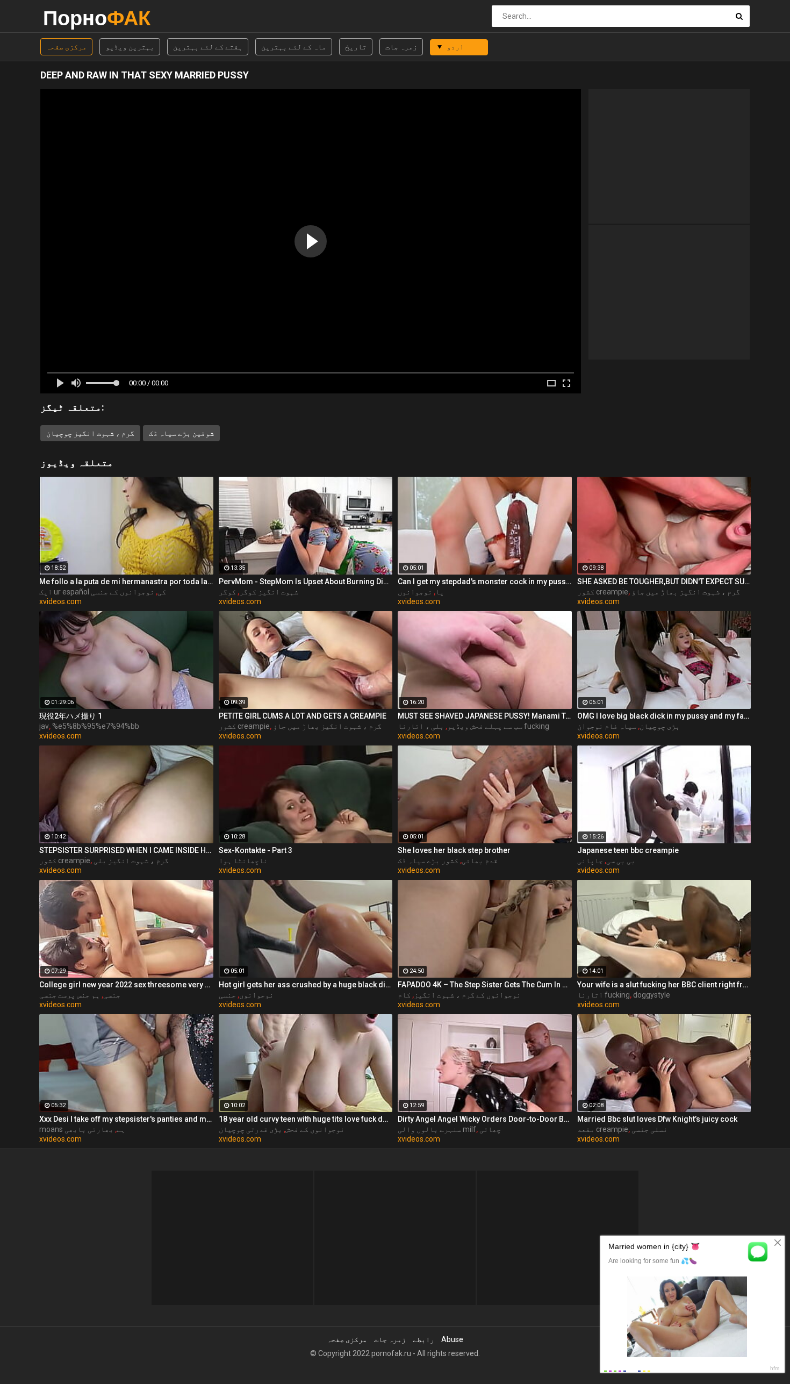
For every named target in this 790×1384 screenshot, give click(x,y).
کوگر (227, 591)
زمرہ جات (401, 46)
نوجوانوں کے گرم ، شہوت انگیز (467, 995)
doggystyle (651, 995)
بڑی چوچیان (660, 726)
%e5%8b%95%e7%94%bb (95, 726)
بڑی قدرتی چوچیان (250, 1129)
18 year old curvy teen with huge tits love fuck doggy (306, 1119)
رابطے (423, 1339)
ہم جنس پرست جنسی (69, 995)
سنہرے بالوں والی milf (437, 1129)
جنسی (111, 995)
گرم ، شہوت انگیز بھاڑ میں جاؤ (685, 591)
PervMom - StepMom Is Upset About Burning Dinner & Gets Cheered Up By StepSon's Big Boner (306, 581)
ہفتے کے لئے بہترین (207, 46)
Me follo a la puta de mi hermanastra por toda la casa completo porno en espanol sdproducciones (126, 581)
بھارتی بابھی (88, 1129)
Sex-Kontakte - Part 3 (255, 850)
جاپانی (590, 860)
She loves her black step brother (454, 850)
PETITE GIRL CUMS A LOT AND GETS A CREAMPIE (302, 716)
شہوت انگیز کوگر (268, 591)
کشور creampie (602, 591)
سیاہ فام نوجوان (606, 726)
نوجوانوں (415, 591)
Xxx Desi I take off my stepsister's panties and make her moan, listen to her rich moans (126, 1119)
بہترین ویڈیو (129, 46)
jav (44, 726)
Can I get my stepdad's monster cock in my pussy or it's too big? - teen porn (485, 581)
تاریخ (356, 46)
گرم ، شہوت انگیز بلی (131, 860)
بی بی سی (620, 860)
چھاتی (490, 1129)
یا (439, 591)
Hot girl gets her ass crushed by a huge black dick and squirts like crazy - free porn (306, 984)
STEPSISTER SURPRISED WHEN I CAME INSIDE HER (126, 850)
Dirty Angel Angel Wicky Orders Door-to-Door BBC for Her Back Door (485, 1119)
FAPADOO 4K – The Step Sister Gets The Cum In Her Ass (485, 984)
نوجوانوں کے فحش (314, 1129)
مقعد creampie (602, 1129)
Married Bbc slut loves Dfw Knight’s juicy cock (657, 1119)
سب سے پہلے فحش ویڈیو (484, 726)
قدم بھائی (480, 860)
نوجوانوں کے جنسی (122, 591)
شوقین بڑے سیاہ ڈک (181, 433)
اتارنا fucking (603, 995)
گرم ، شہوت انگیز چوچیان (90, 433)
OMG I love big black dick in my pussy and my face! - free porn (664, 716)
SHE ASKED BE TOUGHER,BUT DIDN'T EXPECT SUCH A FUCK (664, 581)
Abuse (452, 1339)
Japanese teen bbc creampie (628, 850)
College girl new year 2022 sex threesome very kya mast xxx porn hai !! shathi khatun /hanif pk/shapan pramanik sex (126, 984)
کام (404, 995)
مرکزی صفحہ (66, 46)
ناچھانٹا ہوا (243, 860)
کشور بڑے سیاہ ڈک (428, 860)
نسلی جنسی (649, 1129)
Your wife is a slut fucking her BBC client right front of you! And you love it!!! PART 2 (664, 984)
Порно (71, 18)
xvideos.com (60, 601)
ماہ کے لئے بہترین (293, 46)
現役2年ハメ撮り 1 (70, 716)
